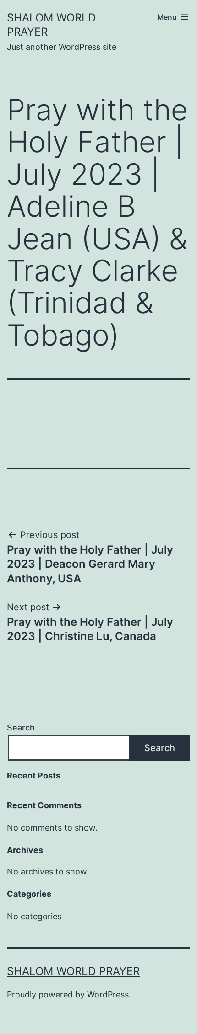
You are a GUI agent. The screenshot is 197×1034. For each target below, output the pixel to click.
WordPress (108, 994)
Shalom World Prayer (73, 971)
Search (21, 727)
